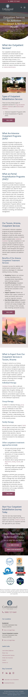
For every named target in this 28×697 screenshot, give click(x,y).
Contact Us (5, 663)
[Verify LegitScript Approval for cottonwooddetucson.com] (20, 582)
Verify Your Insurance (7, 658)
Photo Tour (5, 653)
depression (8, 462)
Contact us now (19, 520)
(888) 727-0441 (14, 1)
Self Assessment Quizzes (8, 656)
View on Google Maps (9, 630)
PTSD (6, 464)
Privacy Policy (11, 693)
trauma (18, 462)
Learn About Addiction (7, 651)
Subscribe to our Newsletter (11, 680)
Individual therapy (7, 386)
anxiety (14, 462)
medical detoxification (10, 67)
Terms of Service (20, 693)
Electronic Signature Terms (14, 695)
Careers (4, 660)
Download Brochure (9, 683)
